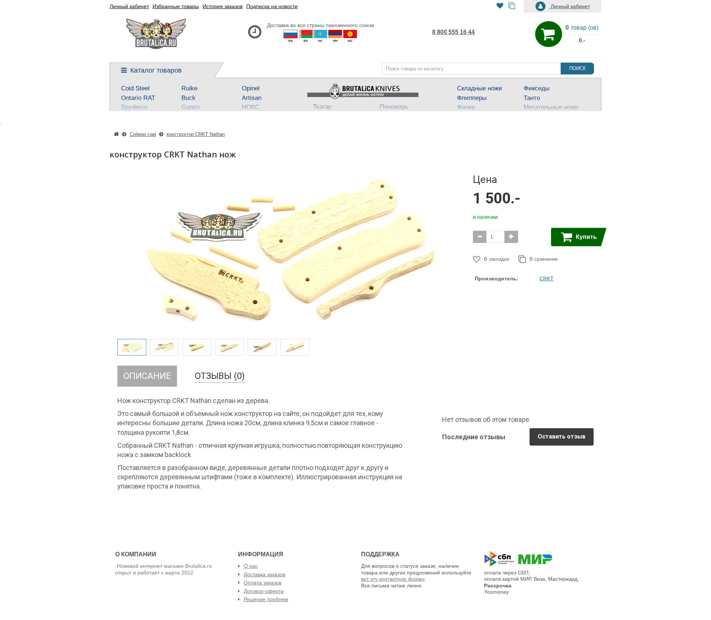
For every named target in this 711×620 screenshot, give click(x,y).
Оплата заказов (262, 583)
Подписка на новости (272, 6)
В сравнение (544, 259)
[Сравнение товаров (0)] (511, 6)
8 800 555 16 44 (453, 32)
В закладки (496, 259)
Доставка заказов (264, 574)
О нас (251, 566)
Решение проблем (266, 599)
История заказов (223, 6)
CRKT (547, 278)
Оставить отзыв (561, 436)
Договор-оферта (264, 591)
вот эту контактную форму (392, 579)
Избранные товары (176, 6)
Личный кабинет (129, 6)
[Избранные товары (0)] (500, 6)
